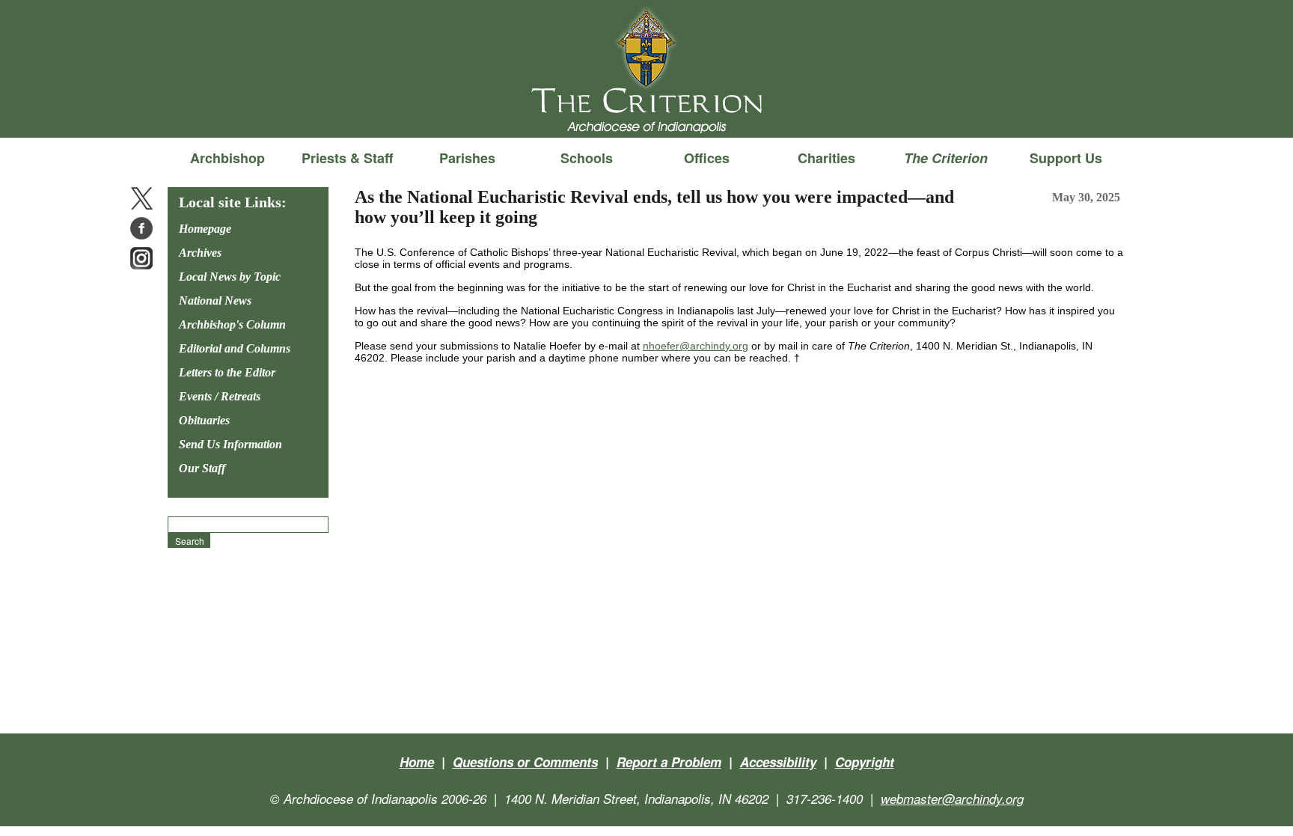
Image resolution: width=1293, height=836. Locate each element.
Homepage (205, 228)
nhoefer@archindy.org (695, 346)
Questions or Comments (525, 762)
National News (215, 300)
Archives (200, 252)
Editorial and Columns (234, 348)
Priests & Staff (347, 158)
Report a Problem (669, 762)
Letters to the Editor (227, 372)
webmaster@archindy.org (952, 799)
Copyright (864, 762)
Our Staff (202, 468)
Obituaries (204, 420)
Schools (586, 158)
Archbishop (227, 158)
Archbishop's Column (232, 324)
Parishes (467, 158)
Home (417, 762)
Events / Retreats (219, 396)
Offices (707, 158)
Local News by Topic (230, 276)
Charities (826, 158)
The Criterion (646, 113)
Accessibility (778, 762)
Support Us (1066, 158)
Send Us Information (230, 444)
